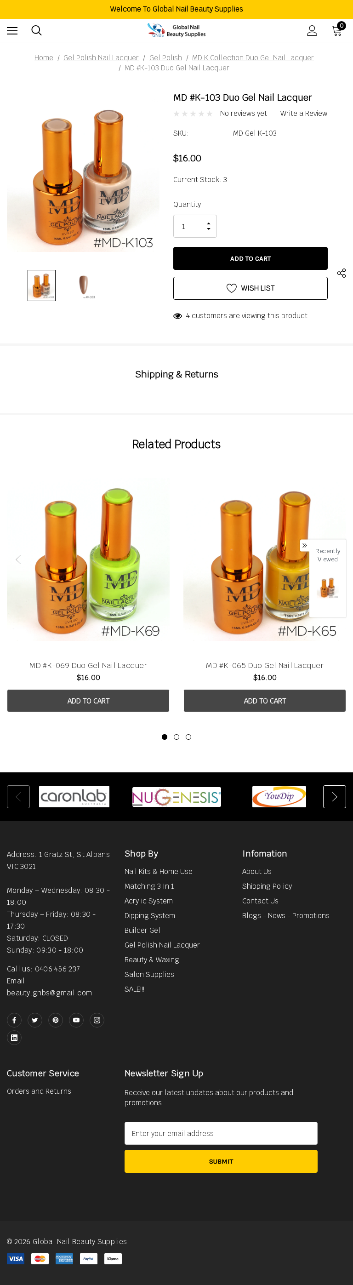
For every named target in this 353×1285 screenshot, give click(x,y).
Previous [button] (18, 559)
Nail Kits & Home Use (159, 871)
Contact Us (260, 901)
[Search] (36, 30)
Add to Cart (88, 701)
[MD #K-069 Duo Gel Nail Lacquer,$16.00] (88, 559)
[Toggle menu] (12, 30)
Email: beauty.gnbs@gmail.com (49, 987)
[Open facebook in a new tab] (14, 1020)
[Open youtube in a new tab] (76, 1020)
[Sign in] (312, 30)
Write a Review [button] (303, 113)
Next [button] (334, 796)
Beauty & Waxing (152, 959)
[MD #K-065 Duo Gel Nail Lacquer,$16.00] (264, 559)
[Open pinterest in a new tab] (55, 1020)
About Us (257, 871)
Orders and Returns (39, 1091)
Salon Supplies (149, 974)
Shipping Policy (267, 886)
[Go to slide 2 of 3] (176, 737)
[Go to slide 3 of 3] (188, 737)
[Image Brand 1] (74, 796)
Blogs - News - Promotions (286, 915)
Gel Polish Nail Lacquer (162, 945)
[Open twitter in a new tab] (35, 1020)
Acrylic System (149, 901)
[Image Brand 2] (176, 796)
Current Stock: (200, 179)
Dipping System (150, 915)
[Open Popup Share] (341, 274)
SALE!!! (134, 989)
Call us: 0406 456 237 (43, 969)
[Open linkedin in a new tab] (14, 1037)
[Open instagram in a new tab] (97, 1020)
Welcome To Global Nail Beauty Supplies (176, 9)
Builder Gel (142, 930)
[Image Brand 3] (279, 796)
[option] (74, 796)
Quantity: (188, 204)
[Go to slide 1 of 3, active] (164, 737)
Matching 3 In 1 (149, 886)
